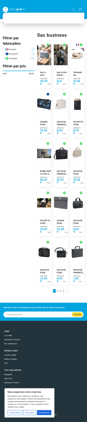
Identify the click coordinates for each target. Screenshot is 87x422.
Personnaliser (14, 413)
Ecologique (13, 58)
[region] (29, 402)
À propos (63, 16)
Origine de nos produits (45, 16)
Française (12, 49)
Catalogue (9, 16)
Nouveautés (25, 16)
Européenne (13, 54)
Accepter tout (44, 413)
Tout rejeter (29, 413)
